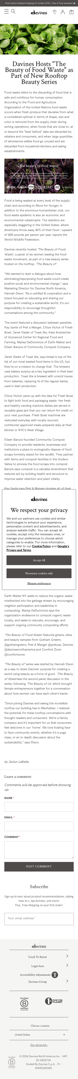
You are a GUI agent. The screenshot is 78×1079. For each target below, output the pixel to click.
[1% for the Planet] (53, 1004)
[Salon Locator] (54, 12)
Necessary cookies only (39, 573)
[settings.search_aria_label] (13, 12)
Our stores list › (39, 1045)
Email (9, 817)
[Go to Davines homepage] (39, 12)
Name (9, 798)
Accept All (39, 560)
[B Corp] (24, 1004)
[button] (6, 12)
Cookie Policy (41, 546)
